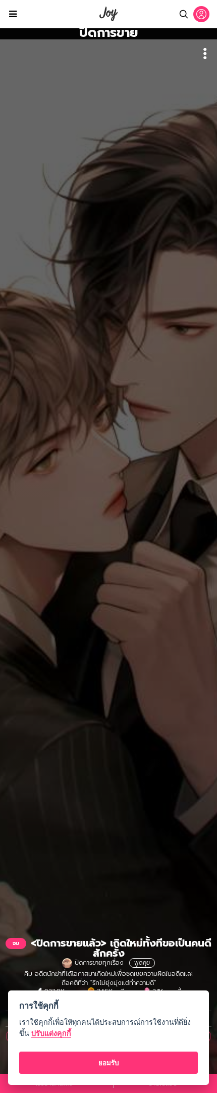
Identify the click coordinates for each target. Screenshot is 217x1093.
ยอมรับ (108, 1063)
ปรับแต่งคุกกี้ (51, 1033)
